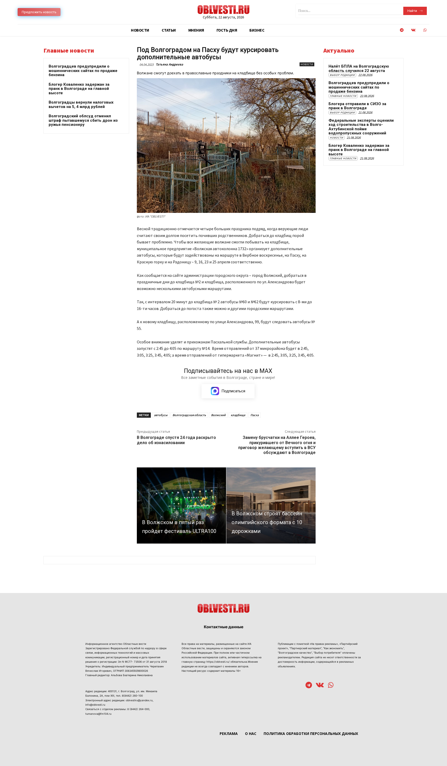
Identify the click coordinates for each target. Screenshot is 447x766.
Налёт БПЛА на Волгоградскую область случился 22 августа (359, 68)
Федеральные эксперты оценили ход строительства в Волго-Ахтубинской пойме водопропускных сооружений (361, 127)
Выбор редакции (342, 75)
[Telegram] (401, 30)
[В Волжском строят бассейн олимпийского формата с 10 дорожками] (271, 505)
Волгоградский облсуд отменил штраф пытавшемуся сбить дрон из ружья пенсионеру (83, 120)
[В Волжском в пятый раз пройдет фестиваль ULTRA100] (181, 505)
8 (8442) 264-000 (138, 709)
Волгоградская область (189, 415)
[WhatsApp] (424, 30)
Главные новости (343, 96)
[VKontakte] (413, 30)
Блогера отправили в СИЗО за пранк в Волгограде (357, 106)
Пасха (254, 415)
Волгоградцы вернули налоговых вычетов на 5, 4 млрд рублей (81, 104)
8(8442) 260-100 (132, 695)
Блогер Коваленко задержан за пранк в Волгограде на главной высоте (79, 88)
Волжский (218, 415)
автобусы (160, 415)
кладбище (238, 415)
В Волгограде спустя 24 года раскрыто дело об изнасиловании (176, 440)
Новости (307, 64)
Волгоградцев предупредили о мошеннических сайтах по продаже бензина (83, 70)
